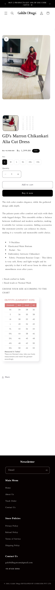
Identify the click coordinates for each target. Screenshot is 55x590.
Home (8, 488)
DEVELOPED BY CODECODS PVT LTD (36, 583)
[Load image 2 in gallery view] (27, 123)
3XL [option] (38, 162)
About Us (9, 494)
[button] (6, 13)
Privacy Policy (11, 526)
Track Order (10, 501)
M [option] (11, 162)
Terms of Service (13, 539)
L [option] (16, 162)
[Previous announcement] (5, 4)
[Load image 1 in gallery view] (10, 123)
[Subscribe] (46, 470)
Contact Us (10, 507)
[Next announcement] (50, 4)
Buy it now (27, 193)
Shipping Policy (12, 545)
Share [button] (7, 377)
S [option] (4, 162)
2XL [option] (30, 162)
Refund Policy (11, 532)
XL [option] (23, 162)
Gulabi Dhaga (15, 583)
